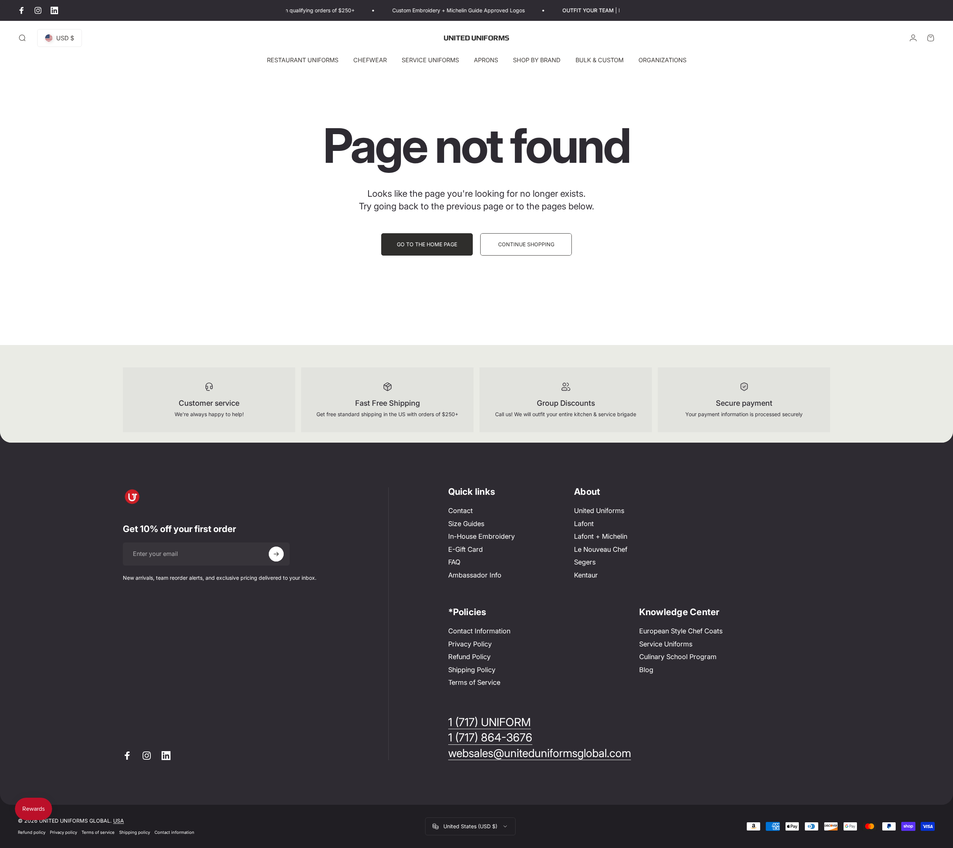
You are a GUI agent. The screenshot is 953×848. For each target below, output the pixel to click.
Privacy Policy (470, 644)
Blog (646, 670)
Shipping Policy (471, 670)
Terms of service (98, 832)
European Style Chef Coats (681, 631)
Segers (585, 562)
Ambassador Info (474, 575)
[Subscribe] (276, 554)
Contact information (174, 832)
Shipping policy (134, 832)
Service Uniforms (665, 644)
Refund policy (31, 832)
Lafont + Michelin (600, 536)
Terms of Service (474, 682)
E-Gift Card (465, 549)
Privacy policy (63, 832)
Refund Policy (469, 657)
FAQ (454, 562)
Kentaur (586, 575)
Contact (460, 511)
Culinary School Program (678, 657)
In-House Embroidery (481, 536)
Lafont (584, 524)
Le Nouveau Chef (600, 549)
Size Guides (466, 524)
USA (118, 820)
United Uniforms (599, 511)
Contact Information (479, 631)
